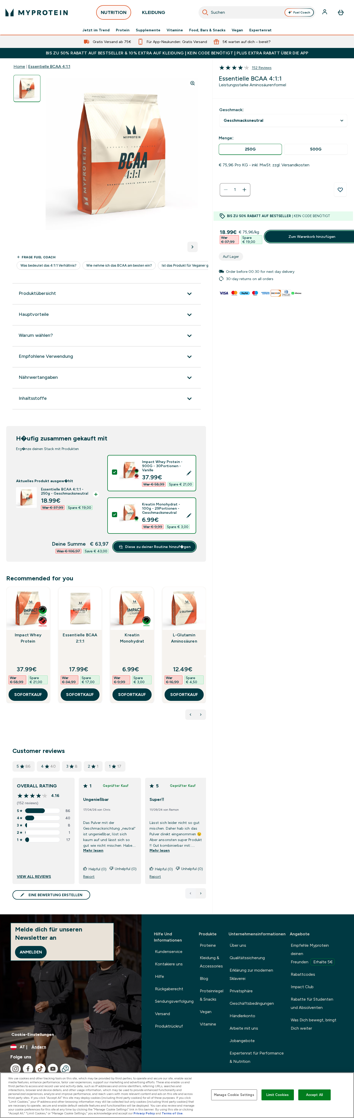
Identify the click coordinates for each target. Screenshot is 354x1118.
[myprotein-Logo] (36, 12)
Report (89, 876)
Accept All (314, 1095)
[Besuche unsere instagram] (15, 1069)
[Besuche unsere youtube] (53, 1069)
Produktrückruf (169, 1026)
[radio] (250, 149)
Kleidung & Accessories (211, 962)
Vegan (237, 30)
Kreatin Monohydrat (132, 638)
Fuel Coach (301, 12)
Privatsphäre (241, 991)
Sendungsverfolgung (174, 1001)
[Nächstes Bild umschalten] (192, 247)
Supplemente (148, 30)
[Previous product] (190, 714)
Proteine (208, 945)
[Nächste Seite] (201, 893)
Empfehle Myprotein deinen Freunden (312, 953)
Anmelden (31, 952)
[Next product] (201, 714)
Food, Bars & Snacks (207, 30)
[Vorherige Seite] (190, 893)
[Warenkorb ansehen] (341, 12)
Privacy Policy (144, 1113)
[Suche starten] (205, 12)
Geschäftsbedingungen (252, 1003)
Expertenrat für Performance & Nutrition (257, 1057)
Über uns (238, 945)
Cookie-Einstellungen (32, 1034)
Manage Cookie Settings (234, 1095)
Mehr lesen (93, 850)
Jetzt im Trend (96, 30)
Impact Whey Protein (28, 638)
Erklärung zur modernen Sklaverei (251, 974)
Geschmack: (231, 110)
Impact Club (302, 987)
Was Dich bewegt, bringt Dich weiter (313, 1024)
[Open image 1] (26, 88)
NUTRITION (113, 12)
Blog (204, 978)
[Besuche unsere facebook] (28, 1069)
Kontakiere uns (169, 964)
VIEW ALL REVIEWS (34, 876)
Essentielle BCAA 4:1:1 (49, 66)
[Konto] (325, 12)
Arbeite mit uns (244, 1028)
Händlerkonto (242, 1016)
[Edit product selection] (189, 473)
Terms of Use (172, 1113)
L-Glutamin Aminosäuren (184, 638)
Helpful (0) (98, 869)
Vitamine (175, 30)
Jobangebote (242, 1040)
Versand (162, 1014)
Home (19, 66)
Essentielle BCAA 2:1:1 (80, 638)
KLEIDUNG (153, 12)
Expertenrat (260, 30)
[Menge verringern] (225, 189)
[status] (235, 189)
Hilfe (159, 976)
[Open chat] (65, 1069)
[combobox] (257, 12)
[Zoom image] (192, 83)
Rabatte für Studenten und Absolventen (312, 1003)
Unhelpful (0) (126, 869)
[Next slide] (205, 656)
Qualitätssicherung (247, 958)
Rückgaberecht (169, 989)
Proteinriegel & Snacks (211, 995)
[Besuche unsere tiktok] (40, 1069)
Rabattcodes (303, 974)
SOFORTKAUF (28, 694)
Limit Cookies (277, 1095)
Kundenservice (168, 951)
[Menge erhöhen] (244, 189)
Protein (123, 30)
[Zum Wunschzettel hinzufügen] (340, 189)
